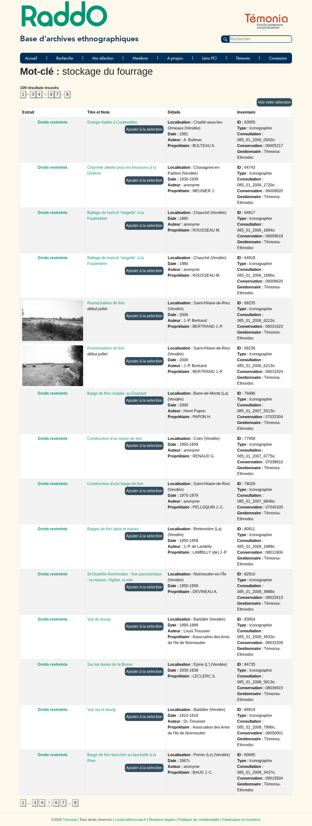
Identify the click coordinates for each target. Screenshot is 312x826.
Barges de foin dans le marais (113, 529)
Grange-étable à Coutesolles (112, 122)
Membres (140, 58)
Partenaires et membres (241, 819)
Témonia (243, 58)
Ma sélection (102, 58)
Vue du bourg (98, 619)
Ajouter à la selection (144, 129)
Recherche (64, 58)
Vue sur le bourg (101, 710)
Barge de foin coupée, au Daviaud (116, 393)
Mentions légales (162, 819)
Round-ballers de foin (106, 303)
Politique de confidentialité (199, 819)
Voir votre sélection (274, 102)
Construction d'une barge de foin (115, 484)
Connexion (278, 58)
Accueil (31, 58)
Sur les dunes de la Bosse (110, 664)
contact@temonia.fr (130, 819)
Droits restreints (53, 122)
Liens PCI (209, 58)
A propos (175, 58)
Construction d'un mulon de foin (114, 438)
